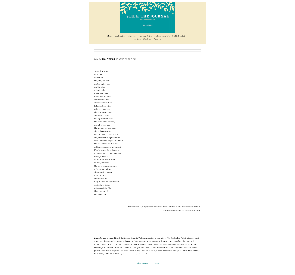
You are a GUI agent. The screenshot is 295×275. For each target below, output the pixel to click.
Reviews (137, 38)
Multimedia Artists (162, 35)
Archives (157, 38)
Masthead (147, 38)
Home (109, 35)
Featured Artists (145, 35)
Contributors (120, 35)
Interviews (132, 35)
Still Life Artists (179, 35)
